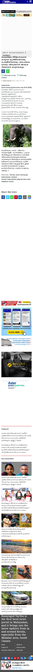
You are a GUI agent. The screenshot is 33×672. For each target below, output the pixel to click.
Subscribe (19, 650)
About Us (19, 645)
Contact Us (4, 647)
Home (4, 53)
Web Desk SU (7, 81)
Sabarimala (6, 55)
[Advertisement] (16, 34)
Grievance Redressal (7, 650)
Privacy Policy (20, 647)
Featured (5, 429)
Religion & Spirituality (16, 53)
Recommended (7, 458)
